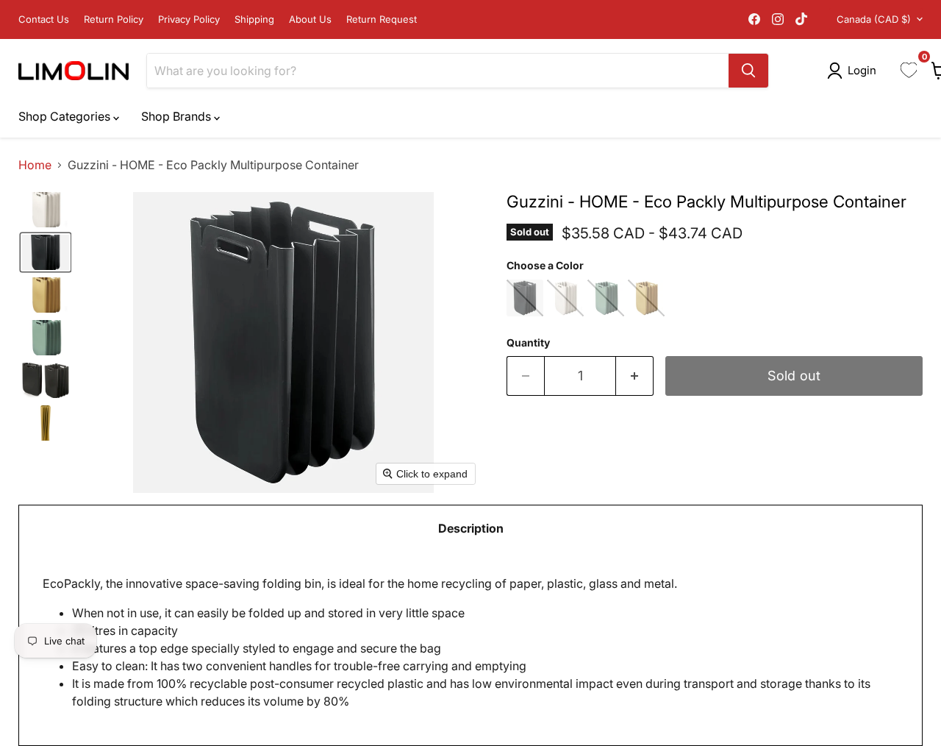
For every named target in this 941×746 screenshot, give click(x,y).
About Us (310, 19)
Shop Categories (65, 116)
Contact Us (43, 19)
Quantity (528, 343)
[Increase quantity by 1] (635, 376)
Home (34, 164)
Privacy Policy (189, 19)
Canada (874, 19)
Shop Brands (177, 116)
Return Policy (113, 19)
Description (471, 528)
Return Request (381, 19)
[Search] (748, 71)
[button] (854, 70)
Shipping (254, 19)
